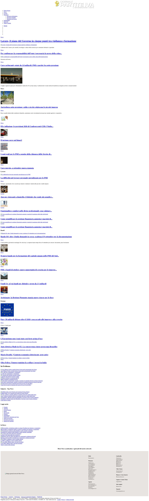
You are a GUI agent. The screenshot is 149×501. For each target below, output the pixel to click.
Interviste (6, 21)
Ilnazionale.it (91, 458)
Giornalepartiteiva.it (120, 491)
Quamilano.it (119, 466)
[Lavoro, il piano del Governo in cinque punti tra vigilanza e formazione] (19, 44)
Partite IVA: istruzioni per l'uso (11, 417)
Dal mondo (6, 412)
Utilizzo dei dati (70, 499)
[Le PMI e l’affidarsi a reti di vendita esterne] (12, 439)
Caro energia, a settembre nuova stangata (17, 168)
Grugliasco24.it (91, 471)
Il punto (6, 407)
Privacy (63, 499)
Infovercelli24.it (91, 475)
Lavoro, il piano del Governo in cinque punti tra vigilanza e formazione (38, 41)
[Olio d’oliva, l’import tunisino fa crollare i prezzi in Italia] (15, 358)
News (5, 12)
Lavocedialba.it (91, 464)
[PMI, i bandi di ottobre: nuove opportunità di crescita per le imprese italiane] (4, 265)
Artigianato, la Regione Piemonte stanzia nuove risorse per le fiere (27, 298)
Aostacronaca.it (119, 471)
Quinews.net (118, 486)
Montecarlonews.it (120, 476)
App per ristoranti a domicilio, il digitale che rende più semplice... (27, 197)
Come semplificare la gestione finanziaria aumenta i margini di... (26, 219)
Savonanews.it (91, 486)
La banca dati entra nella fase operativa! (10, 435)
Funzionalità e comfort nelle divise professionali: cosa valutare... (26, 211)
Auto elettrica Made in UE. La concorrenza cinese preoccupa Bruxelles (29, 347)
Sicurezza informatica (12, 16)
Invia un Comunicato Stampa (28, 497)
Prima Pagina (7, 10)
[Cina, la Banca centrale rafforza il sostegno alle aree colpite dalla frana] (18, 394)
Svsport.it (90, 487)
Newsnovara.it (91, 476)
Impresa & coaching (9, 421)
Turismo (6, 408)
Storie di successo (8, 418)
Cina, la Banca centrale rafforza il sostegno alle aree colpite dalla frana (18, 396)
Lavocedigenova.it (92, 488)
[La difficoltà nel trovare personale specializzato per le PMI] (15, 174)
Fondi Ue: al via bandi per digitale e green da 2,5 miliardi (23, 284)
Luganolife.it (119, 481)
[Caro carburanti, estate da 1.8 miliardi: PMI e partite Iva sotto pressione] (11, 83)
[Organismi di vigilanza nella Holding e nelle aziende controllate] (17, 430)
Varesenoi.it (118, 458)
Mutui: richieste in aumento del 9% (9, 379)
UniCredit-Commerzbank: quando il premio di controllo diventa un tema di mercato (21, 382)
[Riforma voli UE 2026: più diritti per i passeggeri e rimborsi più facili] (18, 436)
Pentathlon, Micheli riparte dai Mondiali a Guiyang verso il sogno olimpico (19, 399)
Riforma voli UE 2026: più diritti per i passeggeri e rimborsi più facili (17, 437)
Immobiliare (7, 415)
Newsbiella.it (91, 473)
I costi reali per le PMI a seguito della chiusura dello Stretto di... (26, 154)
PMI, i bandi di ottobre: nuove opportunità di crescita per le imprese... (29, 270)
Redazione (17, 497)
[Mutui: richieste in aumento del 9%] (10, 378)
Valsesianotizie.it (92, 474)
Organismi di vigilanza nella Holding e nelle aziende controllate (16, 432)
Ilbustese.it (118, 461)
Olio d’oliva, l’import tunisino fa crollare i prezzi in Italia (24, 363)
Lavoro (5, 13)
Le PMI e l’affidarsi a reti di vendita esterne (11, 440)
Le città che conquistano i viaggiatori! (10, 373)
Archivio (11, 497)
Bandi (5, 411)
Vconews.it (90, 478)
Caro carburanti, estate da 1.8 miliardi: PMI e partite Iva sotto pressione (30, 65)
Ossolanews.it (91, 479)
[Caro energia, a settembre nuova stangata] (4, 163)
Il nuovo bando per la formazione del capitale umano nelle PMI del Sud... (30, 256)
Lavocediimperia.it (92, 485)
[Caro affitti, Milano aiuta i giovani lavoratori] (12, 442)
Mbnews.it (118, 463)
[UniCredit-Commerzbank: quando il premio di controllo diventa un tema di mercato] (22, 380)
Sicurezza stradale (11, 17)
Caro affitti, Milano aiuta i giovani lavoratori (11, 443)
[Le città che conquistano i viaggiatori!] (10, 372)
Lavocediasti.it (91, 465)
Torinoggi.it (90, 466)
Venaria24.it (91, 472)
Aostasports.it (119, 472)
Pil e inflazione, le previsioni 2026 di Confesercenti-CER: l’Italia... (27, 126)
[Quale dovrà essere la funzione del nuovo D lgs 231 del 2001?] (16, 383)
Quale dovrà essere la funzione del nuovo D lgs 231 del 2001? (16, 385)
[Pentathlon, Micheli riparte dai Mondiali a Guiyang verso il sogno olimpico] (19, 397)
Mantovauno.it (119, 465)
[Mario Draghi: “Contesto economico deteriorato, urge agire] (16, 350)
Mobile (5, 26)
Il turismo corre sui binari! (11, 140)
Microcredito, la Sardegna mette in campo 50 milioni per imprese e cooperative (20, 429)
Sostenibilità (7, 20)
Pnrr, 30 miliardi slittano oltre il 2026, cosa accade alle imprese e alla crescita (31, 319)
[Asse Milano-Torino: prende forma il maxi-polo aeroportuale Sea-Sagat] (19, 369)
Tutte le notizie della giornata (8, 444)
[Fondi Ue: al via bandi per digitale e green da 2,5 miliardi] (4, 279)
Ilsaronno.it (118, 462)
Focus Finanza (7, 410)
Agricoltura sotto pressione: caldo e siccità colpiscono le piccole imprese (29, 107)
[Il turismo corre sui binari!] (4, 135)
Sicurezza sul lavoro (12, 19)
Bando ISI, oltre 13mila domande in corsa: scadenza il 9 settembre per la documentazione (36, 237)
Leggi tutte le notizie (6, 400)
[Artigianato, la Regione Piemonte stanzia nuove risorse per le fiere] (4, 293)
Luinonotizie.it (119, 459)
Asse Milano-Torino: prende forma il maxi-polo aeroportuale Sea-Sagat (18, 371)
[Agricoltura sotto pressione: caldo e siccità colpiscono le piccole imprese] (7, 104)
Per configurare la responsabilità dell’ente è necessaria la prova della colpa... (31, 53)
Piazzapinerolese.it (92, 469)
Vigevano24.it (119, 460)
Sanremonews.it (91, 483)
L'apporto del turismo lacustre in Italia (10, 376)
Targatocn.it (90, 462)
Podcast (6, 414)
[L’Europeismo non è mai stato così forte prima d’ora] (4, 334)
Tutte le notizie (7, 23)
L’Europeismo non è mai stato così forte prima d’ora (21, 339)
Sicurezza (6, 14)
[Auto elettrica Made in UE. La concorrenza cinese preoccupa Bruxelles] (19, 342)
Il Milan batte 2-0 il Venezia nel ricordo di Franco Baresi (14, 393)
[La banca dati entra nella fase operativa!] (11, 433)
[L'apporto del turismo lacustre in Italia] (10, 375)
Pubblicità (39, 497)
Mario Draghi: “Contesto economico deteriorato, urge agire (24, 355)
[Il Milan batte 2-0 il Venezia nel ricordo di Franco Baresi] (15, 392)
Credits (59, 499)
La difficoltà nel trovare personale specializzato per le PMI (24, 178)
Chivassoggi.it (91, 467)
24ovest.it (90, 468)
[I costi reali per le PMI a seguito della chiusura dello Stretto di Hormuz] (4, 149)
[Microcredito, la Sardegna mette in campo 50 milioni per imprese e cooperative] (20, 428)
